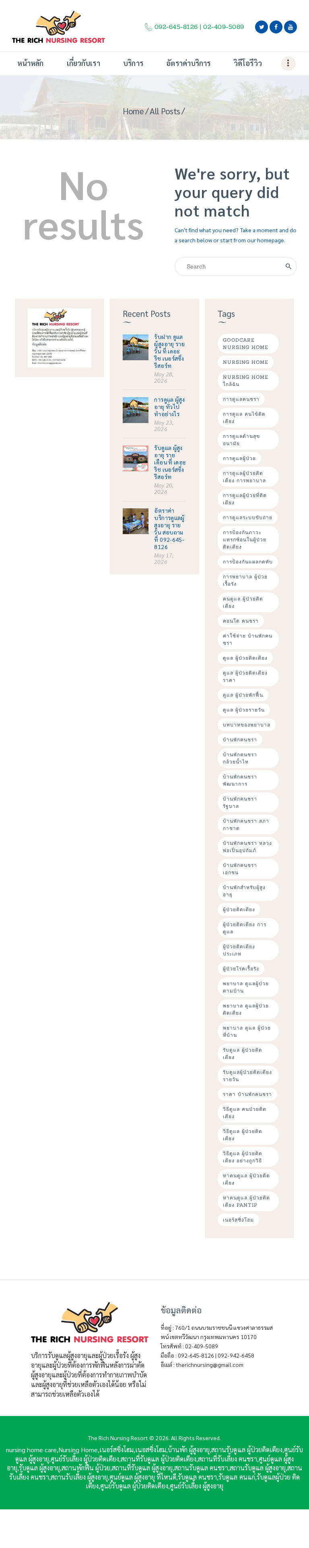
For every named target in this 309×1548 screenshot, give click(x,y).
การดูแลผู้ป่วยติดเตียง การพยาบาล (244, 476)
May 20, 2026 (163, 488)
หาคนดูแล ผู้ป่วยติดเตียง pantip (246, 1201)
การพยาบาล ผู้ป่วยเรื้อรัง (245, 580)
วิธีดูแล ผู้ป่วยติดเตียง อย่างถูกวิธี (242, 1157)
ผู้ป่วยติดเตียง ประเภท (239, 950)
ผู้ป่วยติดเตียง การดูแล (244, 928)
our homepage (265, 240)
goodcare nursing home (245, 343)
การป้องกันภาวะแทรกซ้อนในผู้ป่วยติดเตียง (244, 539)
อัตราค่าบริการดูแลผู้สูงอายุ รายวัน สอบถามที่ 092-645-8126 (169, 528)
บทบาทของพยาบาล (246, 725)
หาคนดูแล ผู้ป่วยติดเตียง (246, 1179)
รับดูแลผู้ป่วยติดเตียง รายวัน (247, 1075)
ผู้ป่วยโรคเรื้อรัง (241, 969)
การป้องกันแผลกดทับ (248, 562)
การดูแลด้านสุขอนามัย (241, 439)
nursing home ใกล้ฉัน (245, 380)
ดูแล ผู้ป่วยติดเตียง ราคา (245, 676)
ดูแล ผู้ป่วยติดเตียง (245, 658)
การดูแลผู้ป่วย (239, 458)
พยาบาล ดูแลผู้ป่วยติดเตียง (246, 1009)
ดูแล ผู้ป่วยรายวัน (244, 710)
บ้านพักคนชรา (240, 740)
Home (133, 110)
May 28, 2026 (163, 377)
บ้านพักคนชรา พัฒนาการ (240, 780)
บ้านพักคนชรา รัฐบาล (240, 802)
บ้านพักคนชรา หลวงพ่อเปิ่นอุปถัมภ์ (247, 846)
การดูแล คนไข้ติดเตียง (244, 417)
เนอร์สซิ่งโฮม (238, 1220)
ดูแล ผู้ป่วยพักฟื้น (243, 695)
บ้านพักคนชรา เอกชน (240, 868)
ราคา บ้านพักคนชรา (247, 1094)
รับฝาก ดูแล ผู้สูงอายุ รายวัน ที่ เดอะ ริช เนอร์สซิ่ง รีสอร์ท (169, 351)
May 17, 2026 (163, 558)
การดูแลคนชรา (241, 399)
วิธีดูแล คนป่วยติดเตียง (244, 1112)
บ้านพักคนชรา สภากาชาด (246, 824)
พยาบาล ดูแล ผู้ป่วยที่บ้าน (247, 1031)
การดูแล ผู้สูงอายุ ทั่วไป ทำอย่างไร (169, 406)
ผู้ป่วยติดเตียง (239, 909)
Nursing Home (245, 362)
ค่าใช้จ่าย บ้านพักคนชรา (247, 639)
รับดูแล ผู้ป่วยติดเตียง (242, 1053)
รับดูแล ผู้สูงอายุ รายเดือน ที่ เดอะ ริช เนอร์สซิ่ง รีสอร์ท (170, 462)
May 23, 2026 (163, 425)
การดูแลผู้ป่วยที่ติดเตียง (245, 499)
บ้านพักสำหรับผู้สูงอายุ (244, 891)
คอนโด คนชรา (241, 621)
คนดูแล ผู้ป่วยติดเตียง (243, 602)
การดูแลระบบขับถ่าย (247, 517)
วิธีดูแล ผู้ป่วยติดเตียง (242, 1134)
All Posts (165, 110)
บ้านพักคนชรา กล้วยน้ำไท (240, 758)
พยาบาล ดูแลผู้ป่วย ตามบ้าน (246, 987)
